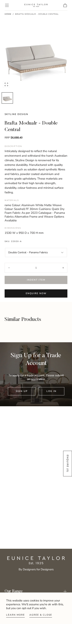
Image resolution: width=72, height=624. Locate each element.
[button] (7, 5)
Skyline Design (16, 114)
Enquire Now (36, 293)
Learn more (15, 614)
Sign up (22, 391)
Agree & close (40, 614)
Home (8, 14)
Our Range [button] (14, 591)
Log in (51, 391)
